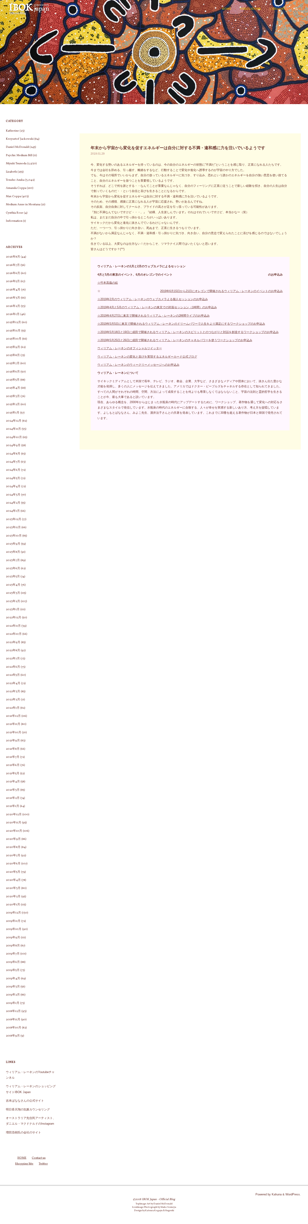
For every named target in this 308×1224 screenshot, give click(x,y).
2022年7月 (13, 659)
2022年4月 (13, 683)
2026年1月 (13, 314)
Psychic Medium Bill (19, 155)
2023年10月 (14, 536)
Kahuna (276, 1194)
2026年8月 (13, 257)
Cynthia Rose (14, 213)
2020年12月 (14, 815)
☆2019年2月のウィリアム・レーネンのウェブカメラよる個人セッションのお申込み (152, 299)
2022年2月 (13, 700)
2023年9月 (13, 544)
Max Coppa (13, 196)
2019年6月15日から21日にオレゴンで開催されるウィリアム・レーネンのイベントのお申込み (221, 291)
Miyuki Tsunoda (16, 164)
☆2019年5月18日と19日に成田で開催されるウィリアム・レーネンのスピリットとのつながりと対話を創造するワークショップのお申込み (188, 332)
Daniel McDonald (17, 147)
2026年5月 (13, 281)
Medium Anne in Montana (23, 205)
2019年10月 (13, 929)
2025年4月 (13, 388)
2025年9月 (13, 347)
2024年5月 (13, 478)
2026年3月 (13, 298)
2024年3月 (13, 495)
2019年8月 (13, 946)
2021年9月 (13, 741)
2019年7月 (13, 954)
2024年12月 (13, 421)
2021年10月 (13, 733)
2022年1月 (13, 708)
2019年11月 (13, 921)
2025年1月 (12, 413)
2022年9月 (13, 642)
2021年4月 (13, 782)
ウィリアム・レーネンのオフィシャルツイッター (129, 348)
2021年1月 (12, 806)
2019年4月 (13, 979)
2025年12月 (13, 322)
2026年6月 (13, 273)
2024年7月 (13, 462)
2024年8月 (13, 454)
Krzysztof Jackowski (20, 139)
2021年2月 (13, 798)
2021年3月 (13, 790)
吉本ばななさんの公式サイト (25, 1100)
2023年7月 (13, 560)
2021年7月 (12, 757)
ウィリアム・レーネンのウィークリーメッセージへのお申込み (138, 364)
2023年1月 (13, 609)
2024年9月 (13, 445)
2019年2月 (13, 995)
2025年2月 (13, 404)
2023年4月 (13, 585)
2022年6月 (13, 667)
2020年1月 (13, 905)
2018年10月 (13, 1028)
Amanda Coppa (16, 188)
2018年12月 (13, 1011)
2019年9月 (13, 938)
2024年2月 (13, 503)
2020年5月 (13, 872)
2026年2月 (13, 306)
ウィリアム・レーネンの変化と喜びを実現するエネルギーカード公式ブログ (147, 356)
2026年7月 (13, 265)
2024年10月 (14, 437)
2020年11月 (13, 823)
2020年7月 (13, 856)
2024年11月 (13, 429)
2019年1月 (12, 1003)
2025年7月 (13, 363)
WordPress (292, 1194)
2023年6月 (13, 568)
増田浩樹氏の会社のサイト (23, 1132)
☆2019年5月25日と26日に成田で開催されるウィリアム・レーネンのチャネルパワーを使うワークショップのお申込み (174, 340)
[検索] (296, 9)
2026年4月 (13, 290)
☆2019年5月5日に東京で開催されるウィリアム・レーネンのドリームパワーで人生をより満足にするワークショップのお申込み (181, 323)
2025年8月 (13, 355)
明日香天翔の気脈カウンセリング (28, 1109)
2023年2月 (13, 601)
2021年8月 (13, 749)
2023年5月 (13, 577)
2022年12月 (13, 618)
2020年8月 (13, 847)
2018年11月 (13, 1020)
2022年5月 (13, 675)
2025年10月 (13, 339)
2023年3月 (13, 593)
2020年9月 (13, 839)
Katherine (12, 131)
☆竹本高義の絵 (107, 282)
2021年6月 (13, 765)
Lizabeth (11, 172)
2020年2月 (13, 897)
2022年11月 (13, 626)
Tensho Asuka (15, 180)
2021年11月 (13, 724)
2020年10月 (14, 831)
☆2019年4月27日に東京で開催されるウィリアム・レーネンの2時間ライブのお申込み (153, 315)
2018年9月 (13, 1036)
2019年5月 (13, 970)
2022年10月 (14, 634)
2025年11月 (13, 331)
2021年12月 (13, 716)
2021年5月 (12, 774)
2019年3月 (13, 987)
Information (14, 221)
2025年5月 (13, 380)
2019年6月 (13, 962)
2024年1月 (13, 511)
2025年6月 (13, 372)
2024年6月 (13, 470)
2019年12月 (13, 913)
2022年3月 (13, 692)
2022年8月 (13, 651)
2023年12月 (13, 519)
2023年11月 (13, 527)
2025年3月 (13, 396)
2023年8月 (13, 552)
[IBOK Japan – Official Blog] (29, 9)
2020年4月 (13, 880)
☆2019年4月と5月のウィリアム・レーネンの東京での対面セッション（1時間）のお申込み (157, 307)
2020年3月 (13, 888)
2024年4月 (13, 486)
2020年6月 (13, 864)
